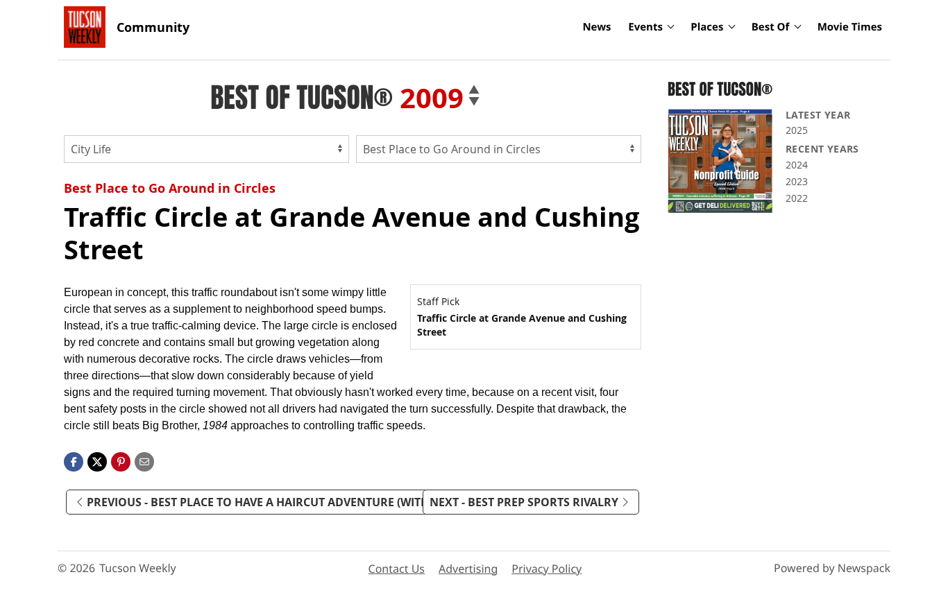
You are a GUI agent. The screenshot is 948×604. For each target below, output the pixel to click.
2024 (797, 164)
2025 (797, 130)
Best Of (771, 27)
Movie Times (850, 27)
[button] (120, 460)
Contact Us (397, 568)
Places (707, 27)
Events (645, 27)
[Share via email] (144, 460)
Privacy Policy (546, 568)
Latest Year (818, 114)
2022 (797, 198)
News (596, 27)
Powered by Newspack (832, 568)
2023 (797, 181)
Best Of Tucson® (301, 98)
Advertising (468, 568)
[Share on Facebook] (73, 460)
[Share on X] (97, 460)
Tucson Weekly (137, 568)
